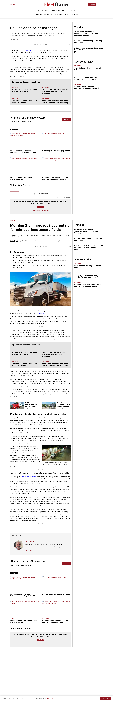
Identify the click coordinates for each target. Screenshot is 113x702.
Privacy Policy (50, 698)
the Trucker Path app (29, 477)
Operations (38, 14)
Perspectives (58, 14)
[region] (40, 194)
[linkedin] (37, 45)
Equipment (75, 14)
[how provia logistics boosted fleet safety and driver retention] (49, 405)
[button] (11, 4)
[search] (14, 4)
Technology (48, 14)
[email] (46, 45)
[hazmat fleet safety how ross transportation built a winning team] (17, 405)
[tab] (14, 190)
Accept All (105, 698)
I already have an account (40, 210)
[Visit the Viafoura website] (66, 197)
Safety (67, 14)
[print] (70, 45)
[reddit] (43, 45)
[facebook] (35, 45)
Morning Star (40, 313)
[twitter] (40, 45)
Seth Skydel (14, 241)
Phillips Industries (30, 50)
